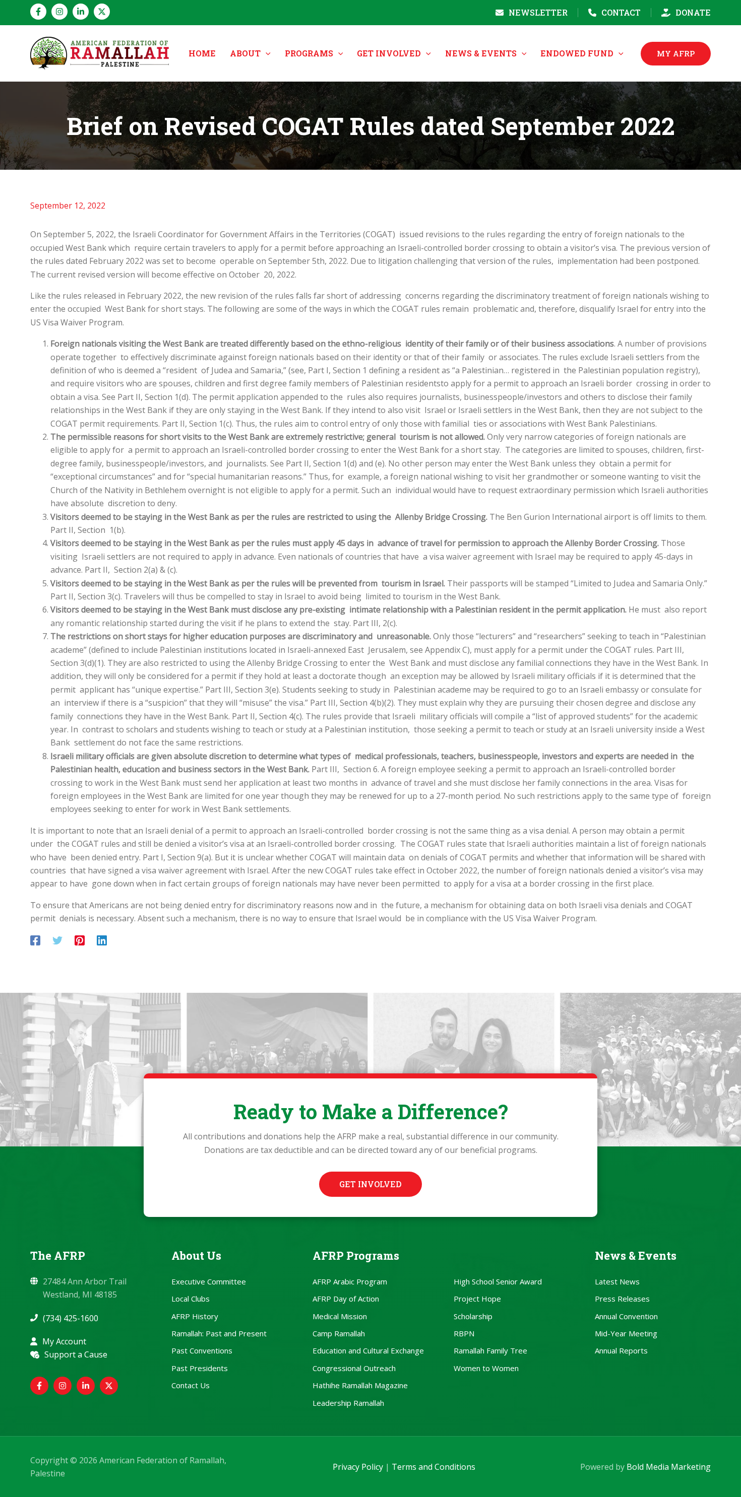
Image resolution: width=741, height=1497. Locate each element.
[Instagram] (59, 12)
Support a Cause (75, 1354)
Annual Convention (626, 1316)
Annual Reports (621, 1350)
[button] (266, 53)
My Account (64, 1341)
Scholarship (473, 1316)
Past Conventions (201, 1350)
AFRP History (194, 1316)
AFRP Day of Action (346, 1299)
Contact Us (190, 1385)
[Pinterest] (80, 940)
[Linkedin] (81, 12)
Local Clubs (190, 1299)
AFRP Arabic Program (350, 1281)
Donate (693, 12)
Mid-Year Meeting (626, 1333)
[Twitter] (57, 940)
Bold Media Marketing (669, 1466)
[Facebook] (38, 12)
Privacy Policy (358, 1466)
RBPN (464, 1333)
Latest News (617, 1281)
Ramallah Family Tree (490, 1350)
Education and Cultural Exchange (368, 1350)
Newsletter (538, 12)
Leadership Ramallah (348, 1403)
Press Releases (622, 1299)
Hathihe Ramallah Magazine (360, 1385)
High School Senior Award (498, 1281)
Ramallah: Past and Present (219, 1333)
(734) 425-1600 (70, 1318)
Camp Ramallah (339, 1333)
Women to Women (486, 1368)
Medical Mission (340, 1316)
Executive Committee (208, 1281)
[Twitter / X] (102, 12)
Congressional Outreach (354, 1368)
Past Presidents (199, 1368)
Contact (621, 12)
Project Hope (477, 1299)
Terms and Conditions (433, 1466)
